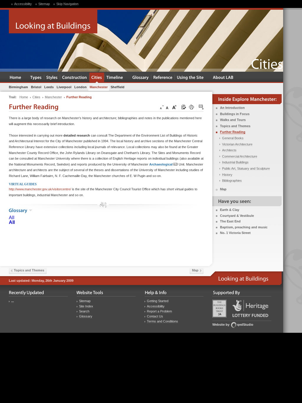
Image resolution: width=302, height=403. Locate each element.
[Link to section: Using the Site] (190, 78)
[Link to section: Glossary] (140, 78)
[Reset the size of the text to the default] (168, 107)
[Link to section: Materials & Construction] (74, 78)
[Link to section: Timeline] (114, 78)
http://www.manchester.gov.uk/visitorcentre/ (40, 189)
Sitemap (44, 4)
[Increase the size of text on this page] (174, 107)
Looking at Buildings (53, 21)
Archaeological (161, 164)
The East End (230, 221)
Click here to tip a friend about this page (201, 107)
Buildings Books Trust (219, 308)
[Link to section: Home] (15, 78)
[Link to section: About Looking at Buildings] (223, 78)
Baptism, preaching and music (243, 227)
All (11, 217)
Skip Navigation (67, 4)
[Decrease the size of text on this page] (161, 107)
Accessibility (23, 4)
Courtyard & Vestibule (237, 215)
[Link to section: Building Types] (36, 78)
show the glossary (30, 210)
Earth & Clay (229, 210)
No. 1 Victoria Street (235, 233)
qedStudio (245, 324)
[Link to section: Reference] (163, 78)
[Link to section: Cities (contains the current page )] (96, 78)
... (12, 301)
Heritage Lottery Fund (250, 308)
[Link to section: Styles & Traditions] (52, 78)
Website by (220, 324)
